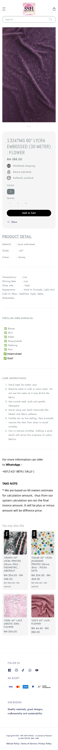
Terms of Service (29, 743)
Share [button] (14, 221)
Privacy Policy (45, 743)
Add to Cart (29, 213)
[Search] (51, 19)
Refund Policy (12, 743)
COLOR (10, 185)
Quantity (10, 198)
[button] (3, 9)
